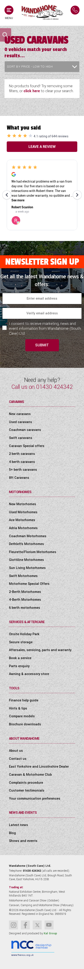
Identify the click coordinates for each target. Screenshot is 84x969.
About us (16, 750)
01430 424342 (54, 387)
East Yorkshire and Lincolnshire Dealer (39, 766)
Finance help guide (23, 700)
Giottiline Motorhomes (26, 560)
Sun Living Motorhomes (27, 568)
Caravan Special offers (26, 446)
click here (32, 91)
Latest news (18, 825)
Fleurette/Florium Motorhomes (32, 552)
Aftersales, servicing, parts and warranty (40, 650)
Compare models (22, 716)
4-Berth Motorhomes (25, 599)
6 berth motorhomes (24, 607)
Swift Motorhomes (23, 576)
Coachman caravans (25, 430)
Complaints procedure (26, 782)
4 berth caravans (22, 462)
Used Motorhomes (23, 512)
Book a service (20, 658)
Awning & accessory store (29, 674)
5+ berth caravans (23, 469)
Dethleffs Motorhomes (26, 544)
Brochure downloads (25, 724)
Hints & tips (18, 708)
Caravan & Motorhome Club (30, 774)
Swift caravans (20, 438)
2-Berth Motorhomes (25, 592)
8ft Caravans (19, 477)
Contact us (17, 758)
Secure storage (20, 642)
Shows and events (23, 841)
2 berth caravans (22, 453)
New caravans (20, 414)
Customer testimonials (26, 790)
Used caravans (20, 422)
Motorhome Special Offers (29, 583)
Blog (12, 833)
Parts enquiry (19, 666)
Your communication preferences (34, 798)
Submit (42, 345)
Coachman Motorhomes (27, 536)
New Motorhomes (22, 504)
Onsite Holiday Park (24, 634)
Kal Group (50, 933)
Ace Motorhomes (22, 520)
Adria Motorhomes (23, 528)
